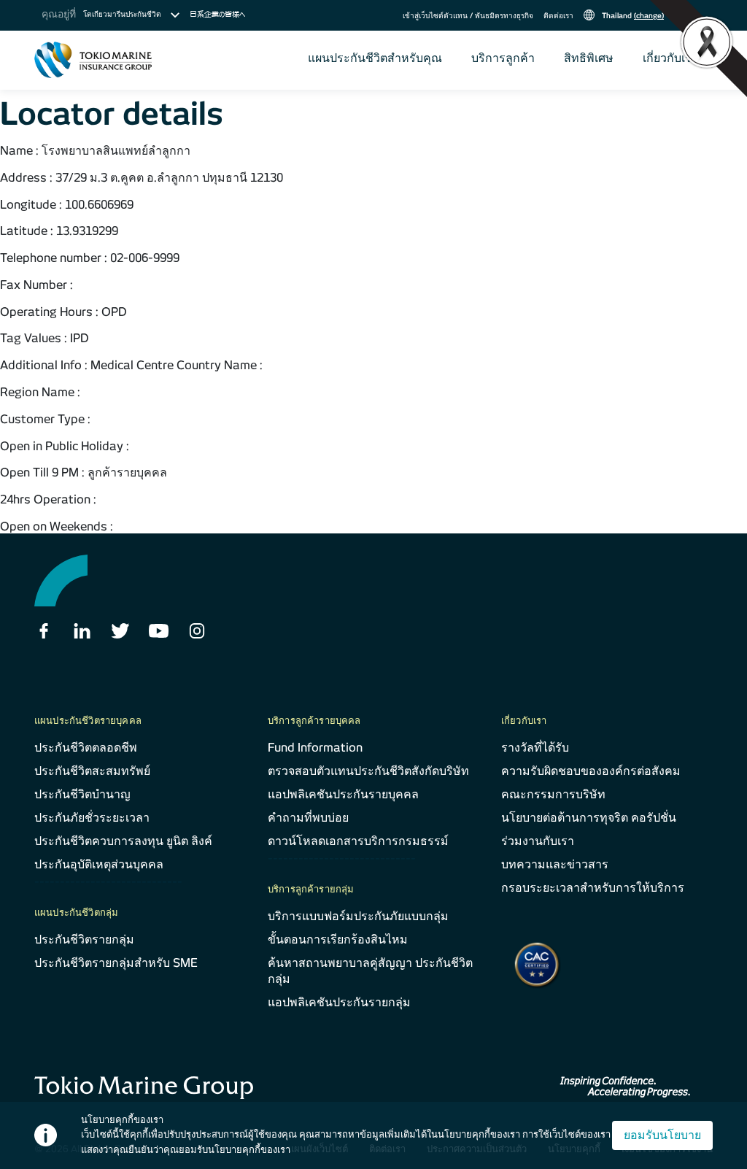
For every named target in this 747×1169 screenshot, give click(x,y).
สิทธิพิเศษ (589, 58)
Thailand (632, 15)
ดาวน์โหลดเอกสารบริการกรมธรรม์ (358, 841)
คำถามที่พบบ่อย (308, 818)
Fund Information (315, 748)
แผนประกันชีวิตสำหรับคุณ (375, 58)
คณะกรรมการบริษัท (553, 794)
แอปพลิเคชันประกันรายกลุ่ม (339, 1002)
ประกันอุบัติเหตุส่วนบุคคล (98, 864)
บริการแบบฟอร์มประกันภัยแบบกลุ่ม (358, 916)
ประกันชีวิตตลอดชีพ (85, 748)
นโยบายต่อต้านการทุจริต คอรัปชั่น (588, 818)
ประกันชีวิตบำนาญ (82, 794)
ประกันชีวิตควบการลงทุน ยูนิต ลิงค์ (123, 841)
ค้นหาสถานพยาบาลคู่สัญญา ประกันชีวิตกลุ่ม (370, 971)
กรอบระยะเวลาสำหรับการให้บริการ (592, 888)
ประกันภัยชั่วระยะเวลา (92, 818)
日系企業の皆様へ (217, 13)
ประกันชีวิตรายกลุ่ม (84, 939)
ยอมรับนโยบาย (662, 1135)
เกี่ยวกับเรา (670, 58)
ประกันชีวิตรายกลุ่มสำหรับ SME (116, 963)
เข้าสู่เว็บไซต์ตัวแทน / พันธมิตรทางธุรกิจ (468, 15)
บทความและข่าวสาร (554, 864)
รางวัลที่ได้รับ (535, 748)
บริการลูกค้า (503, 58)
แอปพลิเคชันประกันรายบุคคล (343, 794)
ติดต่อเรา (558, 15)
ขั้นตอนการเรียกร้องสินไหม (338, 939)
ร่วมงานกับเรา (537, 841)
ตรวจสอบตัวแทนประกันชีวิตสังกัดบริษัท (368, 771)
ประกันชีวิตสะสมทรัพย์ (92, 771)
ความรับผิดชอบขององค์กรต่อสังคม (591, 771)
